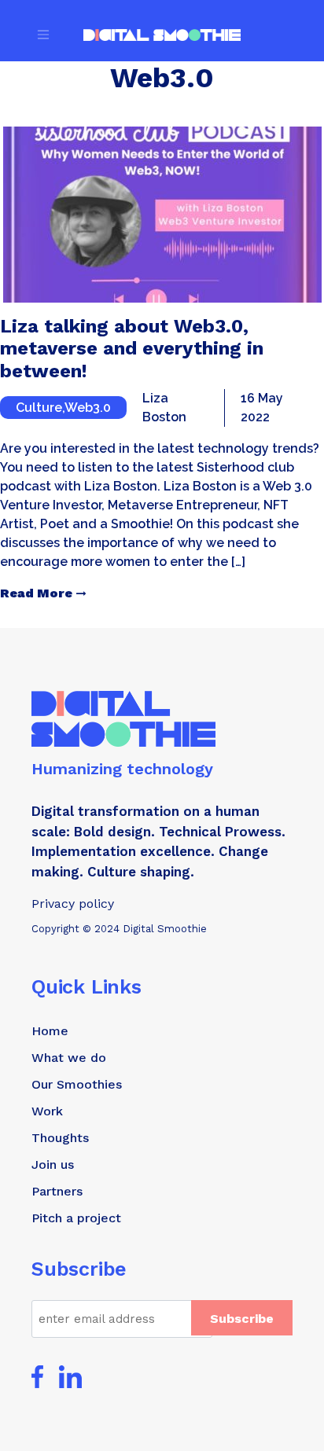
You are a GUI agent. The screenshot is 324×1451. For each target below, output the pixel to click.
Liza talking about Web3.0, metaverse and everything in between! (131, 349)
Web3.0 (87, 407)
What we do (68, 1057)
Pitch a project (76, 1217)
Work (47, 1111)
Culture (39, 407)
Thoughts (60, 1137)
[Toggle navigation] (43, 34)
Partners (57, 1191)
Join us (52, 1164)
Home (49, 1030)
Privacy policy (72, 903)
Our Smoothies (76, 1084)
